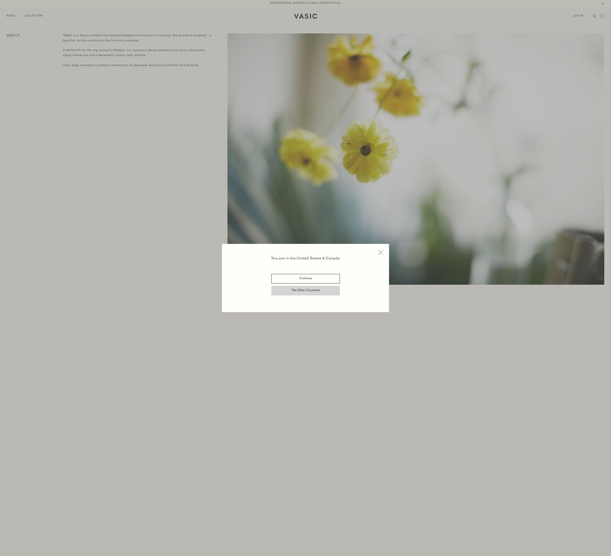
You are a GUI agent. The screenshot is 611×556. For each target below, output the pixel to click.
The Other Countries (305, 290)
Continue (305, 278)
